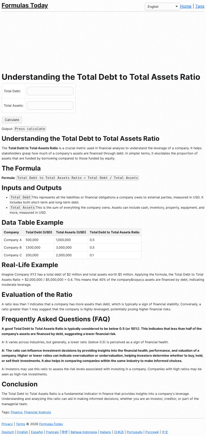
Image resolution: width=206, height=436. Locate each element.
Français (52, 432)
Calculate (12, 120)
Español (37, 432)
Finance (16, 412)
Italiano (105, 432)
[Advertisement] (103, 42)
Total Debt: (12, 91)
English (22, 432)
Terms (20, 424)
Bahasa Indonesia (84, 432)
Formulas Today (25, 5)
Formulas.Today (51, 424)
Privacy (7, 424)
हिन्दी (65, 432)
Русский (152, 432)
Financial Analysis (37, 412)
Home (186, 6)
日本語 (119, 432)
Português (134, 432)
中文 (165, 432)
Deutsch (8, 432)
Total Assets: (13, 105)
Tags (199, 6)
